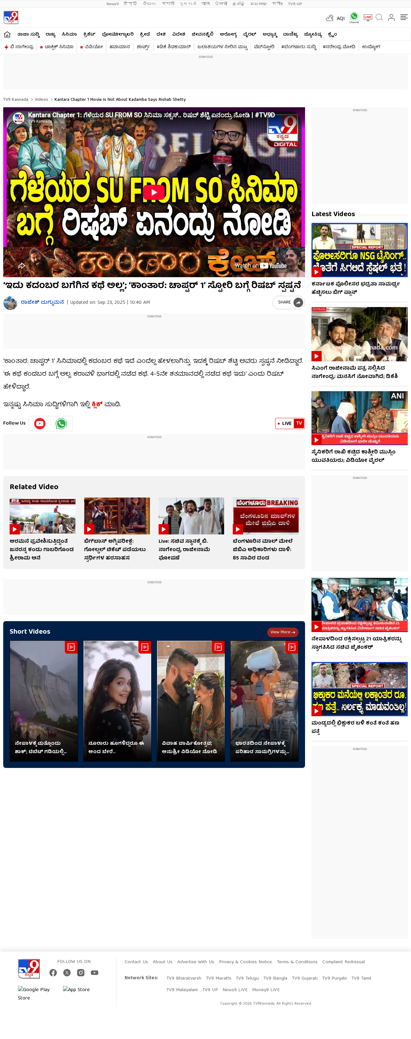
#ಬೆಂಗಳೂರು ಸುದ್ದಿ (298, 47)
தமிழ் (238, 4)
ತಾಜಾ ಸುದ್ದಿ (28, 35)
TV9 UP (210, 990)
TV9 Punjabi (334, 978)
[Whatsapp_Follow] (61, 423)
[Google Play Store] (37, 994)
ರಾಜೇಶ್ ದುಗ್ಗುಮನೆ (42, 303)
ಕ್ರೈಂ (332, 35)
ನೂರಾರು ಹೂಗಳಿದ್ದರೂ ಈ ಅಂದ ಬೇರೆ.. (116, 748)
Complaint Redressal (343, 962)
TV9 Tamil (361, 978)
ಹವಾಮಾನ (119, 47)
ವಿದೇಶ (178, 35)
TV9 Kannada (15, 100)
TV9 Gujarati (305, 978)
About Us (162, 962)
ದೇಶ (161, 35)
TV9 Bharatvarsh (183, 978)
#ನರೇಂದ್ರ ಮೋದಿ (339, 47)
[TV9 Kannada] (10, 17)
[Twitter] (67, 972)
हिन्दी (131, 4)
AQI (341, 19)
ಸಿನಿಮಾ (69, 35)
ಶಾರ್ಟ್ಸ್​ (143, 47)
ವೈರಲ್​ (249, 35)
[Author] (10, 303)
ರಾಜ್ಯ (50, 35)
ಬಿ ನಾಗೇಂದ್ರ (21, 47)
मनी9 (277, 4)
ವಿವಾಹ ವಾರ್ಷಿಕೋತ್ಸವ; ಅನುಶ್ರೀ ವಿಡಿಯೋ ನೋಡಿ (189, 748)
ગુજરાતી (187, 4)
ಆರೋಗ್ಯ (228, 35)
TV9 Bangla (275, 978)
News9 (113, 4)
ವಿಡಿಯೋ (94, 47)
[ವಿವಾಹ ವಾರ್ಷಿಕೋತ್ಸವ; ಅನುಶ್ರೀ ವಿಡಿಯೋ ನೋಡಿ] (191, 701)
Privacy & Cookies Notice (245, 962)
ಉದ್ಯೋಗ (371, 47)
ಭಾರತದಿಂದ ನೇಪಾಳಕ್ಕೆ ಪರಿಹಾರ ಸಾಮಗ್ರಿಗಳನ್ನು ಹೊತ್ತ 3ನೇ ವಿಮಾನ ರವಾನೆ (264, 748)
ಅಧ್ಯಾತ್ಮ (269, 35)
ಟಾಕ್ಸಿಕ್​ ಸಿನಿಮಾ (59, 47)
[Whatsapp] (352, 17)
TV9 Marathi (218, 978)
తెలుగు (150, 4)
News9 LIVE (235, 990)
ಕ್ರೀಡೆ (145, 35)
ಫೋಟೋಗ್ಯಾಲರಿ (118, 35)
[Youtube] (40, 423)
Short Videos (30, 632)
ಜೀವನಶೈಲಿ (203, 35)
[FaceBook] (53, 972)
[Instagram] (80, 972)
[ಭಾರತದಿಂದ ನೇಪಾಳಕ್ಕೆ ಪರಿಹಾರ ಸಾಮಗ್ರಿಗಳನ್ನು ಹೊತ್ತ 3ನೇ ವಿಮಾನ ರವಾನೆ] (264, 701)
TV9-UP (295, 4)
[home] (7, 34)
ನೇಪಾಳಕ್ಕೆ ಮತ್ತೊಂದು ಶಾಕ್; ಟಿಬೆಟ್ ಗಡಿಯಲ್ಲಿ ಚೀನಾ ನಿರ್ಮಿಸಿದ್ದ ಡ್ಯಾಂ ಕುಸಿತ (39, 748)
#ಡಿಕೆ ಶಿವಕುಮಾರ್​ (174, 47)
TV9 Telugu (247, 978)
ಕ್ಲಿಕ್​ (97, 404)
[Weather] (329, 18)
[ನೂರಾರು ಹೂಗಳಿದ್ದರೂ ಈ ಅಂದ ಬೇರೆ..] (117, 701)
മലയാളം (258, 4)
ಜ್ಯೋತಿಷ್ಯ (313, 35)
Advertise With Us (195, 962)
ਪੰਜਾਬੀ (221, 4)
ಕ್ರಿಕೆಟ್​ (89, 35)
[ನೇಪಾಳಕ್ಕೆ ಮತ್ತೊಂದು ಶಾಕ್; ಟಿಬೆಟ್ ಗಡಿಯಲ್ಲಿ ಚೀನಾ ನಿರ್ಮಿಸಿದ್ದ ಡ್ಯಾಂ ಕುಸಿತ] (44, 701)
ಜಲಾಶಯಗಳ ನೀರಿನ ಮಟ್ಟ (222, 47)
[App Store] (82, 994)
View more (280, 632)
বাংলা (205, 4)
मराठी (168, 4)
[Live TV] (365, 17)
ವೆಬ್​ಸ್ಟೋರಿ (264, 47)
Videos (40, 100)
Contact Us (136, 962)
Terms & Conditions (297, 962)
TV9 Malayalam (182, 990)
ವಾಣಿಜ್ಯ (290, 35)
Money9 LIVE (266, 990)
